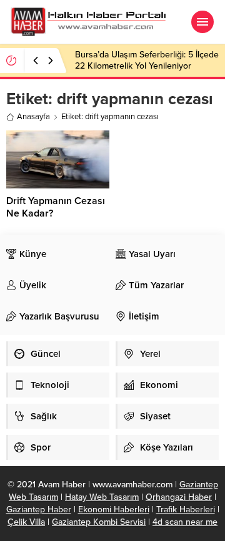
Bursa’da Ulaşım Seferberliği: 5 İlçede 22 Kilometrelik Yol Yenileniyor (147, 60)
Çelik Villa (26, 522)
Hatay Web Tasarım (102, 497)
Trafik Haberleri (185, 509)
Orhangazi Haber (179, 497)
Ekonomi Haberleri (113, 509)
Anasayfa (33, 117)
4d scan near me (185, 522)
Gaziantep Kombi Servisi (99, 522)
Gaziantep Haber (38, 509)
